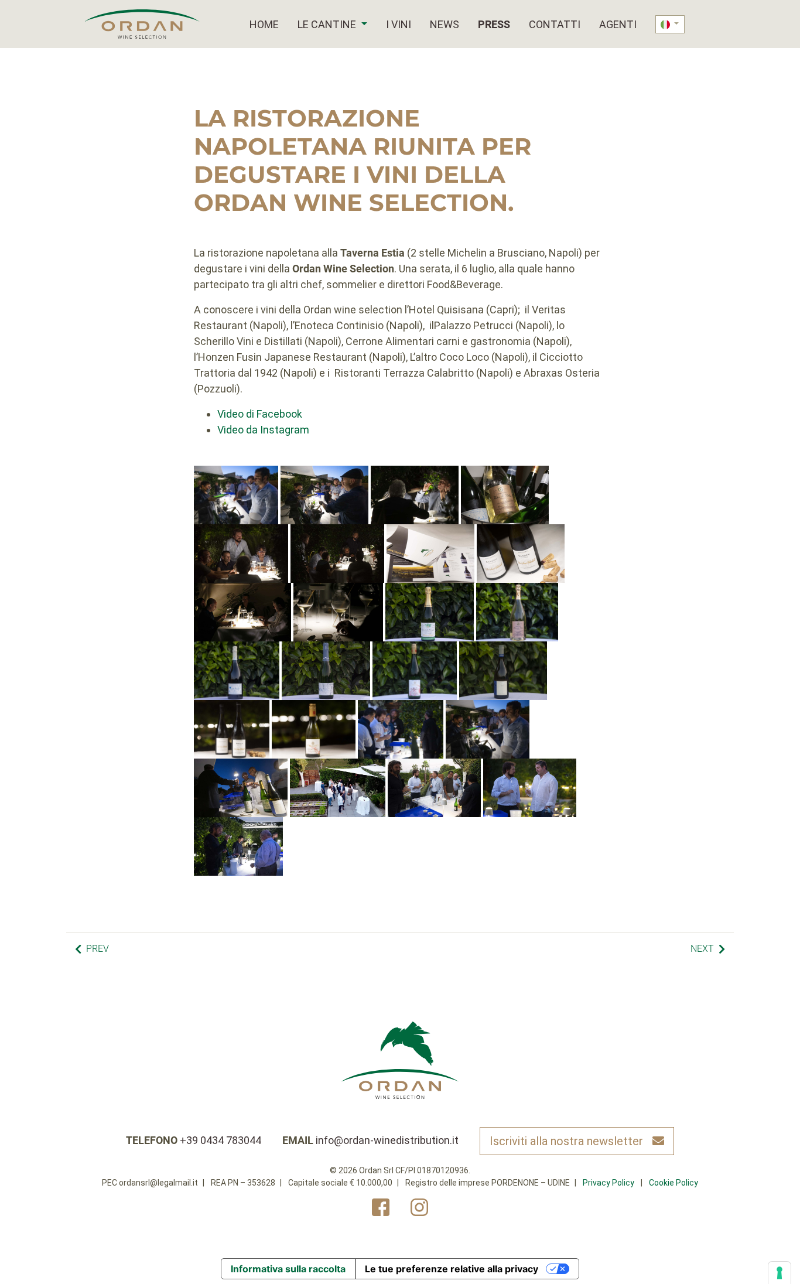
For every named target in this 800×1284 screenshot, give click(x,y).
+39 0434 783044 (220, 1140)
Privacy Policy (608, 1182)
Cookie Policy (673, 1182)
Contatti (554, 24)
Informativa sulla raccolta (288, 1269)
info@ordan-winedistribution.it (387, 1140)
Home (264, 24)
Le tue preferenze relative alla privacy (451, 1269)
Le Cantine (327, 24)
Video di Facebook (259, 414)
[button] (362, 24)
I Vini (398, 24)
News (444, 24)
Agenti (618, 24)
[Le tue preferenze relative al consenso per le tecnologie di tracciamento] (779, 1273)
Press (494, 24)
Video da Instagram (263, 430)
